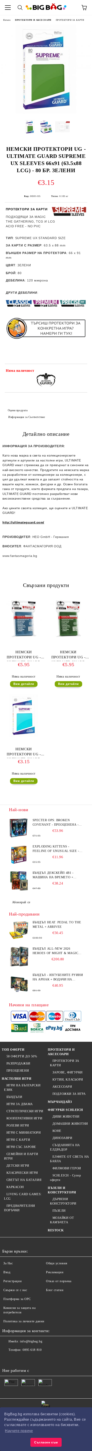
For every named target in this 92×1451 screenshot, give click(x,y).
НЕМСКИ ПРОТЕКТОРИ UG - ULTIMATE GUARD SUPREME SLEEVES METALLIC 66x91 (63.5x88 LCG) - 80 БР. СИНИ (23, 655)
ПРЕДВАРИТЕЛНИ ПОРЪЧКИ (19, 1208)
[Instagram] (27, 1358)
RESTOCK (56, 1230)
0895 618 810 (32, 1350)
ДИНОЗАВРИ (62, 1138)
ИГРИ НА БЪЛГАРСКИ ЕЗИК (22, 1087)
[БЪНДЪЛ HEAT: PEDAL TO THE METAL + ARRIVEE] (19, 930)
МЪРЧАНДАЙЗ (60, 1102)
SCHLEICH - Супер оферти (65, 1178)
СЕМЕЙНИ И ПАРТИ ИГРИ (21, 1156)
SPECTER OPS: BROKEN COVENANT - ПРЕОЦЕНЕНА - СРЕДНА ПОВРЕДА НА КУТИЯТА (56, 823)
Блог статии (54, 1290)
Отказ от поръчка (58, 1281)
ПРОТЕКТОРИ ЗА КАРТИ (70, 20)
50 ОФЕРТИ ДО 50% (21, 1056)
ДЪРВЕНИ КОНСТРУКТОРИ (63, 1201)
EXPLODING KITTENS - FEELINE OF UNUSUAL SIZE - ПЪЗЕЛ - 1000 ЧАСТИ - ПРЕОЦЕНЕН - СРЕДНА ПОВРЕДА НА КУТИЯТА (56, 849)
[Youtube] (37, 1358)
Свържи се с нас (15, 1290)
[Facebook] (8, 1358)
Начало (6, 20)
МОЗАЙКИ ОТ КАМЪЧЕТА (62, 1220)
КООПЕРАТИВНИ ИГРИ (24, 1118)
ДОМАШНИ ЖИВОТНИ (70, 1123)
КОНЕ (56, 1131)
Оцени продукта (17, 410)
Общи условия (56, 1263)
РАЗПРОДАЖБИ (18, 1063)
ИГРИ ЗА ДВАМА (19, 1104)
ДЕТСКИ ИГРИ (17, 1165)
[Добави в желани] (81, 371)
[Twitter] (17, 1358)
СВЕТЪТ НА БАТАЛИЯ (23, 1180)
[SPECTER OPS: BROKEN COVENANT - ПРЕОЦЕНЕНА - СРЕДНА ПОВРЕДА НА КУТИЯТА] (19, 828)
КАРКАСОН (15, 1187)
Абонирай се (21, 902)
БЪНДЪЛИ (14, 1097)
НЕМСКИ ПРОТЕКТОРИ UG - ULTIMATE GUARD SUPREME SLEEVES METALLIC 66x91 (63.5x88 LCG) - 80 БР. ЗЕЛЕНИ (68, 655)
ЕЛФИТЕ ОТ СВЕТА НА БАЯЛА (69, 1159)
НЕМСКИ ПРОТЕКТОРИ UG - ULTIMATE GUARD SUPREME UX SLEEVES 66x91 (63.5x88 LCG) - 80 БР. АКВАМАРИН (23, 752)
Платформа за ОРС (17, 1299)
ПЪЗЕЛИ (59, 1210)
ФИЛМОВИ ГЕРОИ (66, 1168)
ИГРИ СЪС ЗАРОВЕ (21, 1147)
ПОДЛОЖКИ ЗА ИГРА (69, 1093)
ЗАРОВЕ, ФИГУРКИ (67, 1072)
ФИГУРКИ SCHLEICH (65, 1110)
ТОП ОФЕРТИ (13, 1049)
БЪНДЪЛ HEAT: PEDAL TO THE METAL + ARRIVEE (57, 924)
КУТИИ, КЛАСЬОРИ (67, 1079)
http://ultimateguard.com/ (23, 522)
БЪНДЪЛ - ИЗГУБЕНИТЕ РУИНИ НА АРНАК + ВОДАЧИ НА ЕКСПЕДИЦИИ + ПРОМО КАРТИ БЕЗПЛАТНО (58, 977)
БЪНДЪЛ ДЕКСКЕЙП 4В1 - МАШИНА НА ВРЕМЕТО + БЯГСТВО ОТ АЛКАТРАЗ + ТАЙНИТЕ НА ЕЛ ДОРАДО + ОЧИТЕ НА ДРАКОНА (55, 875)
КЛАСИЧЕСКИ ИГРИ (22, 1172)
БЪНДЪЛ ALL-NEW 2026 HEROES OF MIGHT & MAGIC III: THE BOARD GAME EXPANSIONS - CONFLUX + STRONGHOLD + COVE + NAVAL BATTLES (57, 951)
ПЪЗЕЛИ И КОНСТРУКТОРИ (62, 1190)
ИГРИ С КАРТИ (18, 1139)
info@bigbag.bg (31, 1341)
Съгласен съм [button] (46, 1442)
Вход (6, 1272)
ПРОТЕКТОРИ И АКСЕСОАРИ (33, 20)
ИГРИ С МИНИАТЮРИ (23, 1132)
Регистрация (12, 1281)
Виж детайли (23, 684)
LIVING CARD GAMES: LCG (23, 1196)
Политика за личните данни (23, 1321)
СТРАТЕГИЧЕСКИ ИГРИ (24, 1111)
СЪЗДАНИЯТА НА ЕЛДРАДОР (65, 1147)
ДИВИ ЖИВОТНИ (65, 1116)
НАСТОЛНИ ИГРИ (16, 1078)
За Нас (8, 1263)
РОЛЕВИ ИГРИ (17, 1125)
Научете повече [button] (19, 1431)
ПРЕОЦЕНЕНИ (17, 1070)
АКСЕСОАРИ (62, 1086)
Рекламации (55, 1272)
